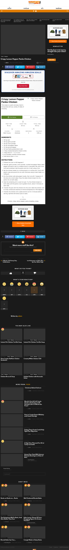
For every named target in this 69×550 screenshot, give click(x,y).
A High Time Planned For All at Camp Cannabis (34, 443)
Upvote (11, 273)
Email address (50, 54)
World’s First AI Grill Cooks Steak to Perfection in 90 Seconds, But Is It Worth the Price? (33, 404)
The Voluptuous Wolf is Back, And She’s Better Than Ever (6, 20)
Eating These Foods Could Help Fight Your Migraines (34, 430)
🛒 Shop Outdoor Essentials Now (23, 224)
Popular (26, 8)
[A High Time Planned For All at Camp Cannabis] (12, 447)
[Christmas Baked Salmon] (12, 393)
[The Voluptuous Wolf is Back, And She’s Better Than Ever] (6, 15)
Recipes (12, 356)
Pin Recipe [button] (35, 117)
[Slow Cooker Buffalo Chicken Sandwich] (11, 351)
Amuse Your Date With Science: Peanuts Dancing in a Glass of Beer (34, 456)
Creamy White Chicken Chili (32, 358)
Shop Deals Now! (23, 85)
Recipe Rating (7, 468)
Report (23, 231)
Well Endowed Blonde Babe (33, 498)
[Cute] (5, 527)
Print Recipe (13, 117)
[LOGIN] (36, 11)
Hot (42, 8)
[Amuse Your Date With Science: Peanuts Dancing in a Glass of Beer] (12, 460)
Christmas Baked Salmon (33, 388)
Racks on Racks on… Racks (9, 498)
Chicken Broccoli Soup (8, 376)
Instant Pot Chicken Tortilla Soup (11, 342)
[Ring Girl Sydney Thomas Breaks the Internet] (32, 15)
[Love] (2, 329)
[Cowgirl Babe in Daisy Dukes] (58, 15)
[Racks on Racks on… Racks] (11, 491)
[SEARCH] (67, 11)
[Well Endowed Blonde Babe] (45, 15)
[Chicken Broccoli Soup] (11, 369)
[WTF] (2, 441)
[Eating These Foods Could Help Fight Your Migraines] (12, 433)
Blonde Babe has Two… (8, 540)
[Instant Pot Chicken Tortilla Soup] (11, 335)
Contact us (56, 547)
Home (50, 547)
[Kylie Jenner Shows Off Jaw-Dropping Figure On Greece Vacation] (19, 15)
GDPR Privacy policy (64, 547)
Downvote (35, 273)
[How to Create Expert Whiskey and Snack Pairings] (12, 420)
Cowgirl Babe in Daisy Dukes (33, 540)
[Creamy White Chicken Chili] (34, 351)
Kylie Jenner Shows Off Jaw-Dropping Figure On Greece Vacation (19, 20)
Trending (59, 8)
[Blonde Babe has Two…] (11, 532)
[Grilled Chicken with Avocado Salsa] (34, 369)
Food (8, 356)
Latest (9, 8)
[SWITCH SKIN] (33, 11)
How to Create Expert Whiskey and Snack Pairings (34, 415)
